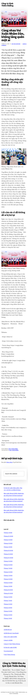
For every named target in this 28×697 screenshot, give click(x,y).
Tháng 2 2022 (8, 582)
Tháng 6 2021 (8, 604)
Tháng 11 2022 (8, 554)
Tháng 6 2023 (8, 539)
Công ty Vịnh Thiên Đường (7, 4)
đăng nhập (9, 462)
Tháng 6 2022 (8, 572)
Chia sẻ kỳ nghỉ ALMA (10, 636)
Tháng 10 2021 (8, 593)
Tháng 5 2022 (8, 575)
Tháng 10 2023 (8, 536)
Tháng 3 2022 (8, 579)
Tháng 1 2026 (8, 532)
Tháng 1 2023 (8, 547)
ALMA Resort (8, 629)
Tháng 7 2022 (8, 568)
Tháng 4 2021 (8, 607)
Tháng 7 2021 (8, 600)
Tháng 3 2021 (8, 611)
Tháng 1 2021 (8, 618)
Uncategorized (8, 651)
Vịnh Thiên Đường (13, 448)
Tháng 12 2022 (8, 550)
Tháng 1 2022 (8, 586)
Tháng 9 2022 (8, 561)
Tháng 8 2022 (8, 564)
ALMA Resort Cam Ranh (11, 633)
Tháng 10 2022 (8, 557)
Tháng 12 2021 (8, 590)
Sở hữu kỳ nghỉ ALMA (10, 647)
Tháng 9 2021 (8, 597)
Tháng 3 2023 (8, 543)
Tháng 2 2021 (8, 615)
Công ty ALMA (8, 640)
